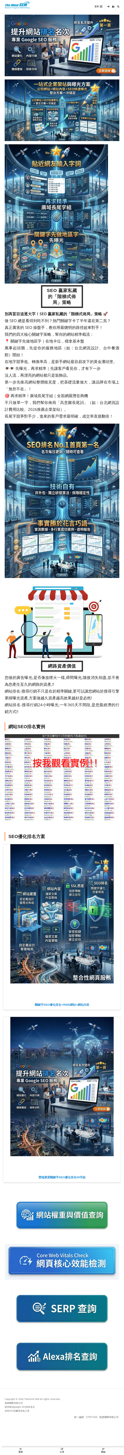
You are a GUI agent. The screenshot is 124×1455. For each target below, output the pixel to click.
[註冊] (113, 6)
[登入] (108, 6)
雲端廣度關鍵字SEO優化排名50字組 (62, 1177)
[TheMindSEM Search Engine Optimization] (17, 5)
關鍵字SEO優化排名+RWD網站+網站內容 (62, 1004)
